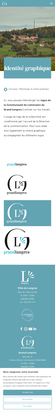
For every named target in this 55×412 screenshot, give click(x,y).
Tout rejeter (27, 406)
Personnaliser (27, 399)
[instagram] (26, 329)
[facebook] (21, 329)
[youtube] (30, 329)
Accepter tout (27, 392)
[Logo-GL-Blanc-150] (4, 1)
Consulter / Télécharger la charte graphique (29, 89)
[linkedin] (34, 329)
